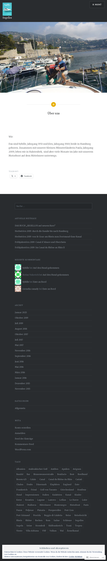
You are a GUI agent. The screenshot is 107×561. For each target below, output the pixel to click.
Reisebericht (80, 515)
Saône (57, 520)
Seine (29, 525)
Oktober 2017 (21, 334)
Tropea (78, 525)
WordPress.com (23, 449)
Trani (69, 525)
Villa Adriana (32, 530)
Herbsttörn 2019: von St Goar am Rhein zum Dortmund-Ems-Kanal (48, 236)
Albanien (20, 469)
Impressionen (32, 495)
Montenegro (60, 505)
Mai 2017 (19, 345)
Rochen (38, 520)
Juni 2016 (19, 361)
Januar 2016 (20, 378)
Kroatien (29, 500)
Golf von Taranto (48, 489)
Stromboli (40, 525)
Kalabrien (57, 495)
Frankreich (21, 489)
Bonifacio (61, 474)
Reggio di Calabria (53, 515)
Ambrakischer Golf (38, 469)
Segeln (19, 525)
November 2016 (22, 350)
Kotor (19, 500)
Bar (28, 474)
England (67, 484)
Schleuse (67, 520)
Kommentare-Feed (24, 444)
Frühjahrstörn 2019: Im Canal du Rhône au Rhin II (40, 247)
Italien (45, 495)
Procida (37, 515)
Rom (48, 520)
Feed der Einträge (24, 438)
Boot (72, 474)
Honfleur (81, 489)
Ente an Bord (39, 282)
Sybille (25, 268)
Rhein (19, 520)
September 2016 (23, 356)
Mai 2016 (19, 367)
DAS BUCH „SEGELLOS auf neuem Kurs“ (35, 225)
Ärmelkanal (73, 530)
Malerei (20, 505)
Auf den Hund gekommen (46, 268)
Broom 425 (21, 479)
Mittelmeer (45, 505)
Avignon (77, 469)
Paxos (19, 510)
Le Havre (74, 500)
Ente (77, 484)
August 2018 (21, 329)
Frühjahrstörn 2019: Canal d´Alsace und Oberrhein (40, 242)
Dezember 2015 (22, 383)
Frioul (34, 489)
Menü (98, 4)
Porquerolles (54, 510)
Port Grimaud (23, 515)
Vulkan (53, 530)
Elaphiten (55, 484)
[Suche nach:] (53, 206)
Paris (86, 505)
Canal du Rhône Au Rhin (60, 479)
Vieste (19, 530)
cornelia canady (30, 289)
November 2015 (22, 389)
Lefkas (62, 500)
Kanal (68, 495)
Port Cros (69, 510)
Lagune (41, 500)
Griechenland (67, 489)
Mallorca (31, 505)
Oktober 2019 (21, 318)
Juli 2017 (19, 340)
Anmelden (20, 433)
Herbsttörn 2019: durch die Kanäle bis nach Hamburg (41, 231)
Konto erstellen (23, 428)
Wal (62, 530)
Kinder (78, 495)
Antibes (54, 469)
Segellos (7, 17)
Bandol (19, 474)
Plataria (41, 510)
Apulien (65, 469)
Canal (42, 479)
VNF (44, 530)
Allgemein (20, 408)
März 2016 (20, 372)
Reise (68, 515)
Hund (19, 495)
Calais (33, 479)
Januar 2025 (21, 312)
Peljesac (30, 510)
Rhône (28, 520)
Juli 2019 (19, 323)
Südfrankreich (55, 525)
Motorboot (75, 505)
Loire (84, 500)
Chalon (19, 484)
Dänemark (41, 484)
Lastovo (52, 500)
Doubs (30, 484)
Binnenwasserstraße (43, 474)
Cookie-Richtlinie (75, 557)
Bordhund (82, 474)
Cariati (78, 479)
